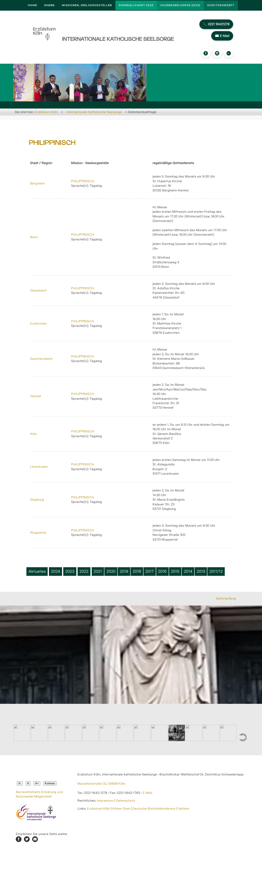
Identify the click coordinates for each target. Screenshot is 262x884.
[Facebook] (205, 53)
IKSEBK (49, 5)
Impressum (105, 801)
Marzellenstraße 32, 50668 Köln (101, 784)
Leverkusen (39, 467)
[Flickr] (228, 53)
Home (32, 5)
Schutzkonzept (220, 5)
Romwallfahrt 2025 (136, 5)
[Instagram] (217, 53)
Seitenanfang (226, 598)
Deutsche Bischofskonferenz (153, 808)
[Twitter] (27, 841)
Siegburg (37, 499)
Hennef (35, 396)
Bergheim (37, 183)
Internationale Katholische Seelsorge (94, 112)
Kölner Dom (121, 808)
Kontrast (50, 783)
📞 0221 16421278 (216, 24)
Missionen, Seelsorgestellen (87, 5)
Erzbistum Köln (46, 112)
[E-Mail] (35, 841)
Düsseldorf (38, 290)
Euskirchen (38, 323)
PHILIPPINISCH (82, 181)
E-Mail (147, 793)
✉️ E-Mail (222, 36)
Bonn (34, 237)
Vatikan (183, 808)
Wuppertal (38, 532)
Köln (33, 434)
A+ (37, 783)
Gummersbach (41, 359)
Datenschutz (125, 801)
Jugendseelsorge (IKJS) (180, 5)
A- (19, 783)
